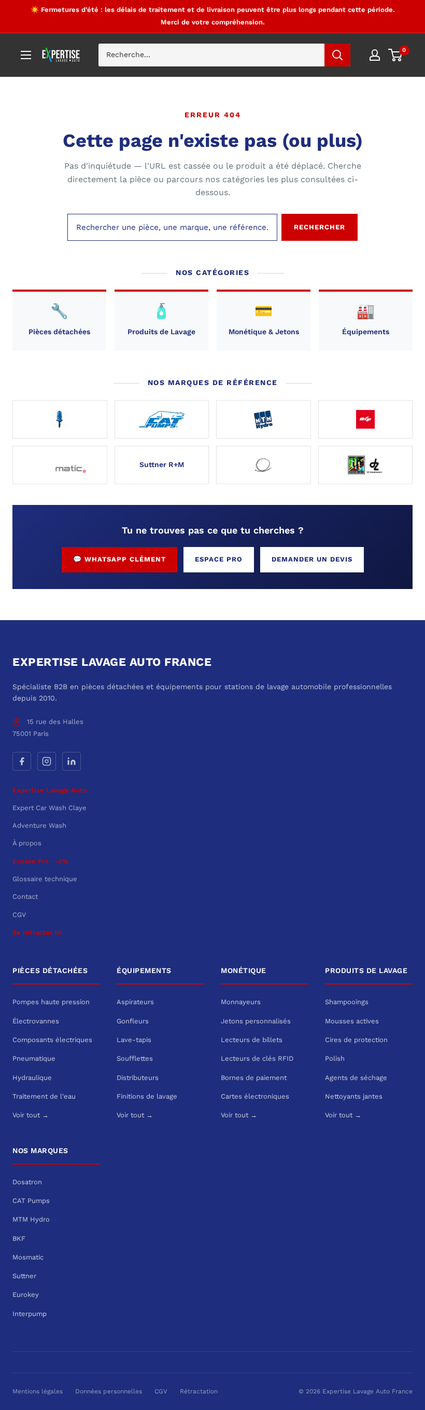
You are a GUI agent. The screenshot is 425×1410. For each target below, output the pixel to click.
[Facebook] (21, 761)
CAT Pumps (31, 1200)
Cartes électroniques (255, 1096)
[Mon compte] (375, 55)
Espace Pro (219, 559)
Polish (335, 1058)
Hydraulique (32, 1078)
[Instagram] (46, 761)
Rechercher (319, 227)
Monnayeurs (241, 1002)
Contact (25, 896)
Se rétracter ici (37, 932)
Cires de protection (356, 1040)
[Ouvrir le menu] (26, 55)
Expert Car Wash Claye (49, 808)
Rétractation (199, 1391)
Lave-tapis (134, 1040)
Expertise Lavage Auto (49, 790)
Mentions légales (37, 1391)
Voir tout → (30, 1115)
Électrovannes (35, 1021)
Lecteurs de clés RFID (257, 1058)
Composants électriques (52, 1040)
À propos (26, 843)
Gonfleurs (133, 1021)
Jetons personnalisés (256, 1021)
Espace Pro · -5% (40, 861)
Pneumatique (33, 1058)
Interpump (29, 1314)
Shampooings (347, 1002)
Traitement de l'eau (44, 1096)
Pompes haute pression (51, 1002)
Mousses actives (352, 1021)
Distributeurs (138, 1078)
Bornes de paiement (254, 1078)
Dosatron (27, 1182)
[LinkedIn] (71, 761)
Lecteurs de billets (251, 1040)
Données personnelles (108, 1391)
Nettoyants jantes (353, 1096)
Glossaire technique (44, 879)
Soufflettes (135, 1058)
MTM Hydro (31, 1219)
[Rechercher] (337, 55)
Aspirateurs (135, 1002)
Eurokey (25, 1294)
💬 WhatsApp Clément (119, 559)
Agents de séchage (356, 1078)
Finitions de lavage (147, 1096)
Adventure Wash (39, 825)
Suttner (24, 1276)
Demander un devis (312, 559)
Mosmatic (28, 1257)
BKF (18, 1238)
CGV (19, 915)
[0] (395, 55)
